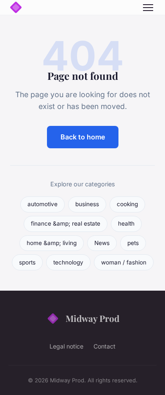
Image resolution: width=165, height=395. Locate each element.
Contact (105, 346)
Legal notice (66, 346)
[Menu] (148, 7)
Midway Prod (92, 318)
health (126, 223)
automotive (43, 204)
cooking (127, 204)
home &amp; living (52, 243)
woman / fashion (123, 262)
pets (133, 243)
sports (27, 262)
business (87, 204)
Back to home (82, 137)
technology (68, 262)
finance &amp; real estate (65, 223)
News (102, 243)
